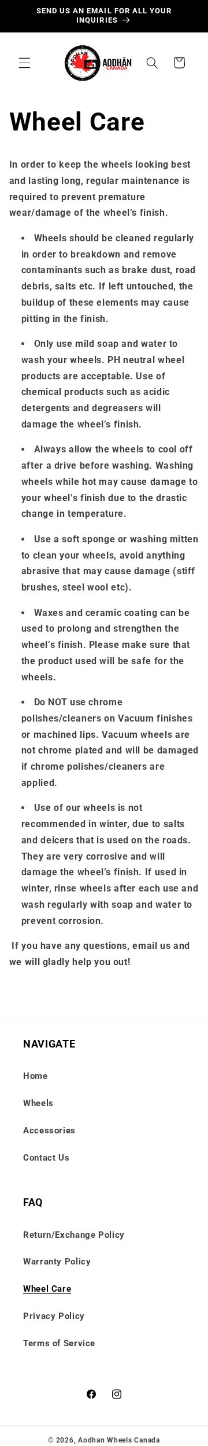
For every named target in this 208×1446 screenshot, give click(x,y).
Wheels (38, 1103)
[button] (24, 62)
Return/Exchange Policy (74, 1235)
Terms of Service (59, 1343)
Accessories (49, 1130)
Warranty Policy (57, 1261)
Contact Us (46, 1158)
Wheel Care (47, 1289)
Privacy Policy (54, 1316)
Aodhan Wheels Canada (119, 1440)
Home (35, 1076)
